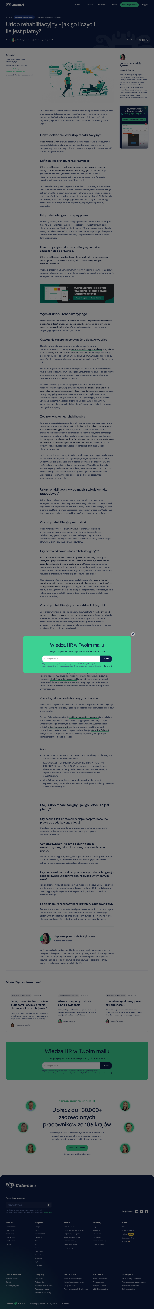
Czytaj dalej (108, 666)
